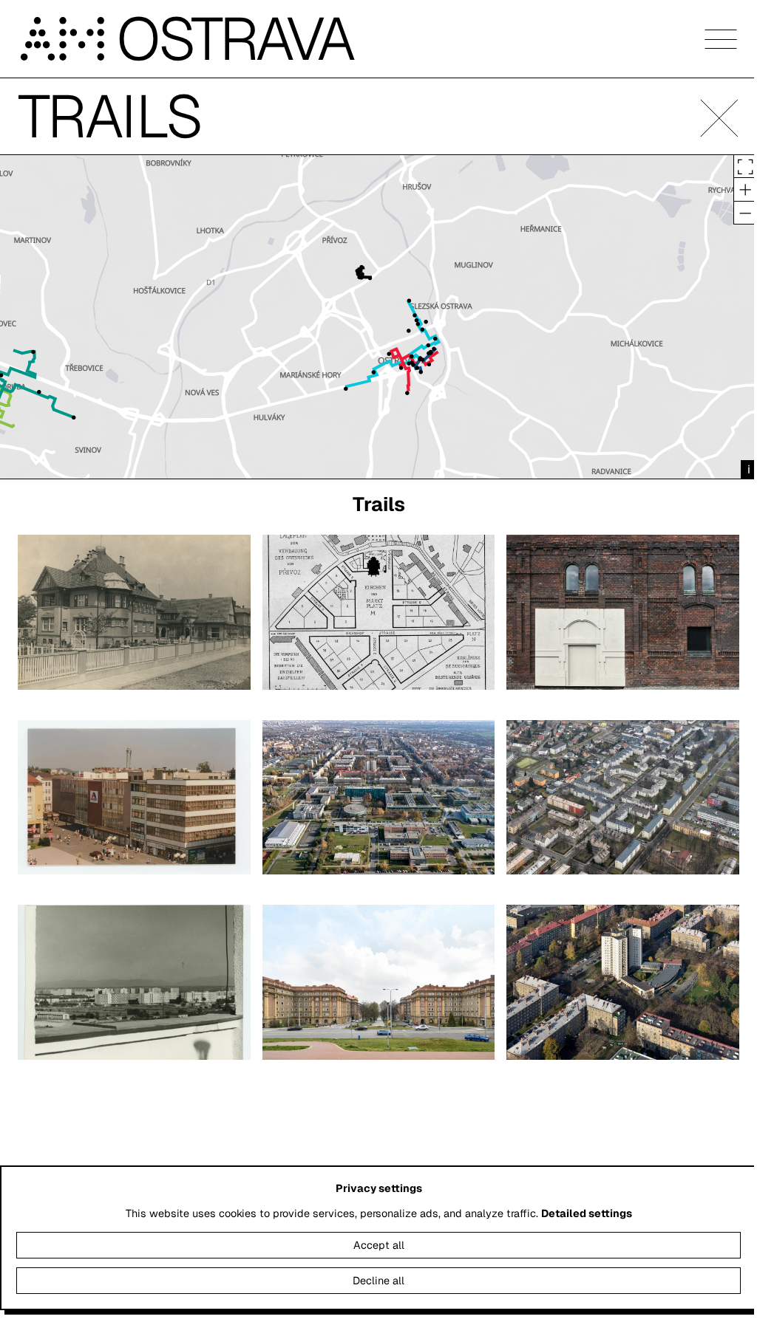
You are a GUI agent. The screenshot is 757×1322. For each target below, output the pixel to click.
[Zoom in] (745, 189)
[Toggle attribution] (749, 469)
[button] (719, 118)
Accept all (378, 1245)
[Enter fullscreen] (745, 166)
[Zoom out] (745, 213)
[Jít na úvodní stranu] (67, 39)
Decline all (378, 1280)
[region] (378, 317)
